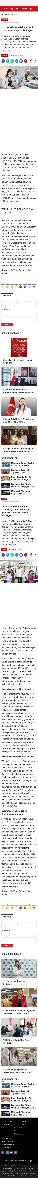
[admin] (15, 1152)
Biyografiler (5, 1131)
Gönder (7, 325)
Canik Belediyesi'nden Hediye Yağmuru (17, 361)
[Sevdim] (12, 284)
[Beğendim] (3, 284)
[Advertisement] (19, 120)
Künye (30, 1161)
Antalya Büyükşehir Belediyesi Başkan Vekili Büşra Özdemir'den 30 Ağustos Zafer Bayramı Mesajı (18, 420)
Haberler (7, 14)
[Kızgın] (20, 284)
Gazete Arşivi (18, 1134)
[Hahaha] (25, 284)
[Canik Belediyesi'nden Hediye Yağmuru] (19, 347)
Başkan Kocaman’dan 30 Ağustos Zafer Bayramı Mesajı (18, 390)
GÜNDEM (14, 14)
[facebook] (3, 61)
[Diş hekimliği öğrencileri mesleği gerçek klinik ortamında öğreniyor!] (19, 1056)
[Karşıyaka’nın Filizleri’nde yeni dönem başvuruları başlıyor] (19, 435)
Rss (6, 1161)
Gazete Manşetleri (7, 1141)
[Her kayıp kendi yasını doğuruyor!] (19, 968)
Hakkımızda (22, 1161)
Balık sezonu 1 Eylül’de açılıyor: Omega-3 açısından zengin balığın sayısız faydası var (19, 1012)
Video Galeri (5, 1128)
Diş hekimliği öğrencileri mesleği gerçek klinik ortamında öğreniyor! (19, 1071)
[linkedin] (21, 61)
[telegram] (16, 61)
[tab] (7, 295)
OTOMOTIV (7, 1125)
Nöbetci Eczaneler (7, 1144)
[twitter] (7, 61)
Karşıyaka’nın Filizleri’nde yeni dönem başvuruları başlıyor (18, 449)
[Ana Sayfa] (2, 14)
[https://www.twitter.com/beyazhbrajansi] (7, 1152)
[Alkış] (7, 284)
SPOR (22, 1125)
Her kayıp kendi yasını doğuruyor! (14, 982)
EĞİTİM (23, 1122)
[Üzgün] (34, 284)
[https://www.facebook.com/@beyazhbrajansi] (11, 1152)
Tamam (30, 1176)
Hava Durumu (6, 1138)
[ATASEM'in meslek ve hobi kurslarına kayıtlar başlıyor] (19, 77)
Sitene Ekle (13, 1161)
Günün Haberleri (20, 1128)
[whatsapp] (12, 61)
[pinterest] (25, 61)
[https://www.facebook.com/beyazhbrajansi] (2, 1152)
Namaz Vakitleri (6, 1147)
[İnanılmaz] (29, 284)
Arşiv (16, 1131)
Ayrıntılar (23, 1176)
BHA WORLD (7, 1122)
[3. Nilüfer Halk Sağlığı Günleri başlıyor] (19, 1027)
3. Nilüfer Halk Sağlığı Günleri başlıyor (17, 1041)
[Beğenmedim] (16, 284)
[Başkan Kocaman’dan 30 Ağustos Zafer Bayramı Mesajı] (19, 376)
